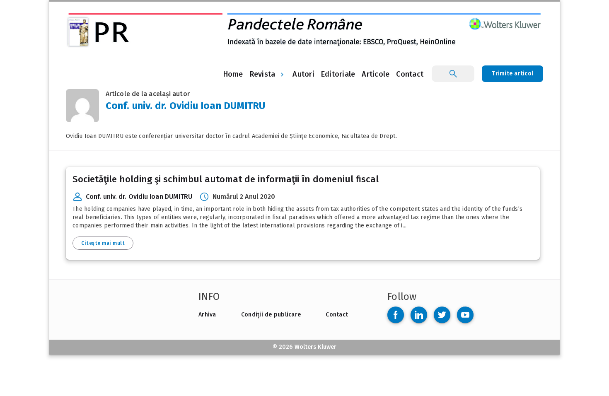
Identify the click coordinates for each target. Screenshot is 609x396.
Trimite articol (512, 73)
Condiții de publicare (271, 314)
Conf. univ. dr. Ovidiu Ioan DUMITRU (139, 196)
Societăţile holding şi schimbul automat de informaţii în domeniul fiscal (225, 179)
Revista (263, 74)
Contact (337, 314)
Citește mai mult (103, 243)
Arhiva (207, 314)
